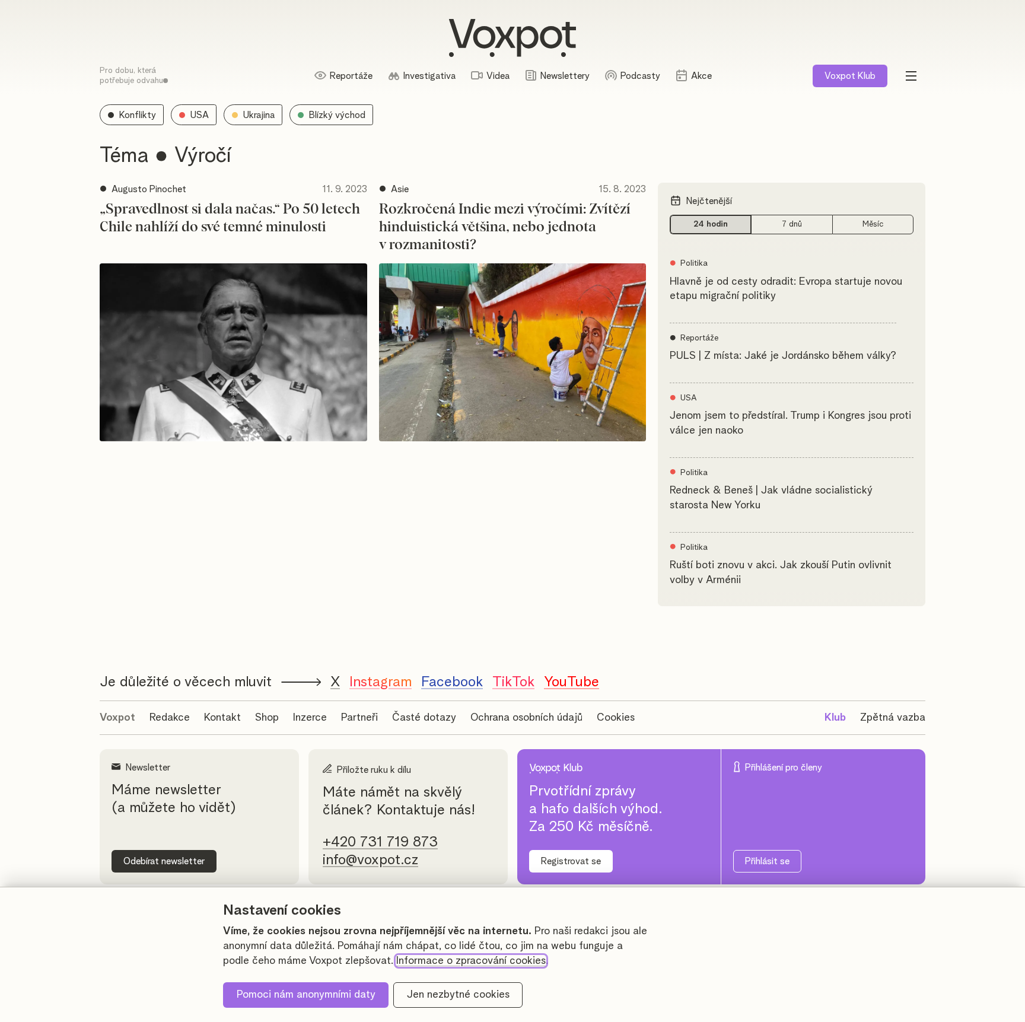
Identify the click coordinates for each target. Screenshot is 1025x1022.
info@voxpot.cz (370, 860)
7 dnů (792, 224)
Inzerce (310, 717)
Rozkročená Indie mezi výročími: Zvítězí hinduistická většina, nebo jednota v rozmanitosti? (505, 227)
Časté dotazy (424, 717)
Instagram (380, 682)
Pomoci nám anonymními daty (306, 994)
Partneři (359, 717)
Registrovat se (571, 861)
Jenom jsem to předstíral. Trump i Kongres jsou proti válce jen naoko (790, 423)
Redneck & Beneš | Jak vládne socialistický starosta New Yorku (771, 498)
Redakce (169, 717)
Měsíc (873, 224)
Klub (850, 76)
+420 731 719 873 (380, 842)
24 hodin (710, 224)
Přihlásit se (767, 861)
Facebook (452, 682)
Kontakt (222, 717)
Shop (267, 717)
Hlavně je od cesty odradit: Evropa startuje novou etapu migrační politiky (786, 289)
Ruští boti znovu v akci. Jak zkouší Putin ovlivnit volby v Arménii (781, 572)
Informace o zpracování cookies (471, 961)
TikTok (513, 682)
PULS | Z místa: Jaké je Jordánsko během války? (783, 356)
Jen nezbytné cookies (458, 994)
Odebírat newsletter (164, 861)
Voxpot (117, 717)
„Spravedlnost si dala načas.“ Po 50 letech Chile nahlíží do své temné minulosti (230, 218)
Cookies (616, 717)
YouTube (571, 682)
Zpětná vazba (892, 717)
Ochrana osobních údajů (526, 717)
